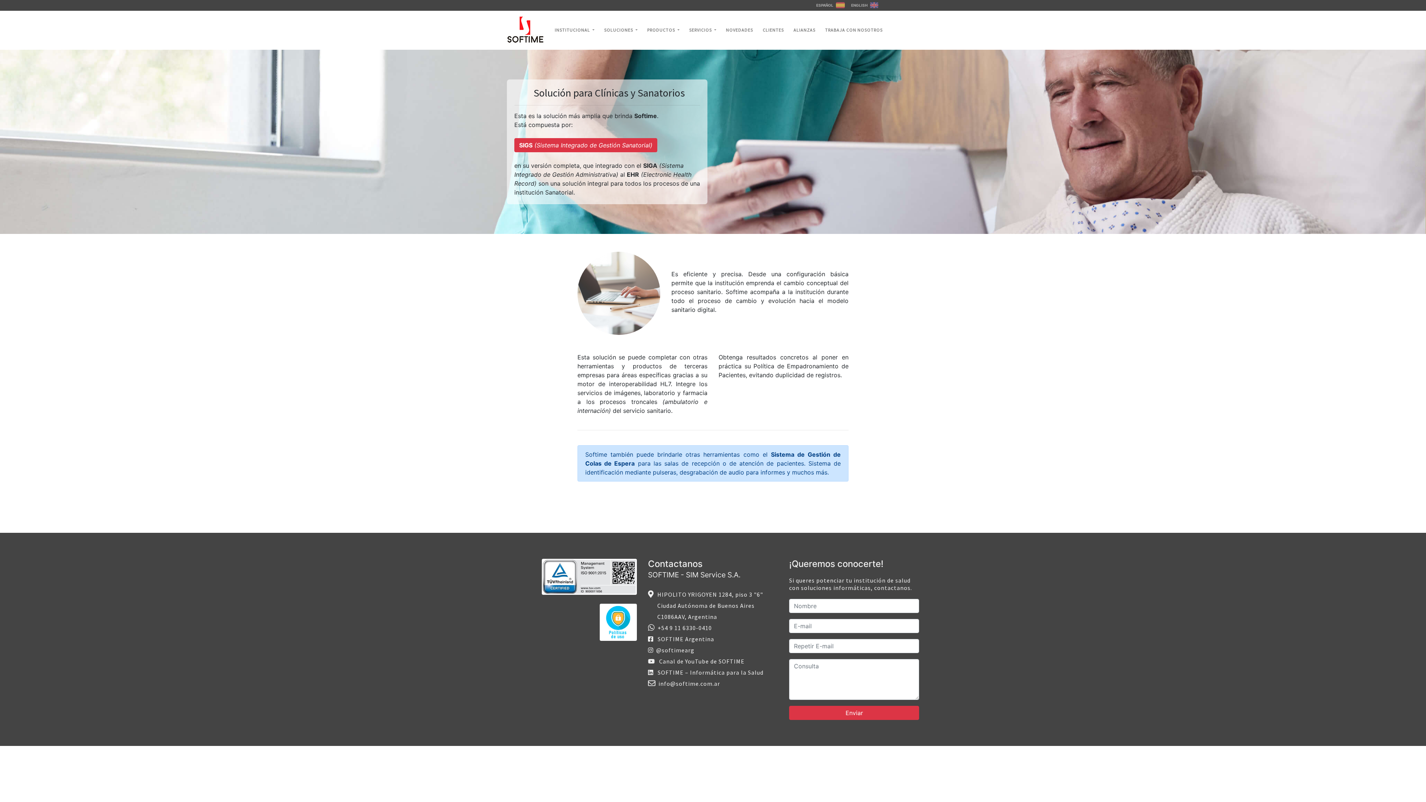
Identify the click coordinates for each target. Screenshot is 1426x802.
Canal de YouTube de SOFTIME (700, 661)
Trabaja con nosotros (854, 30)
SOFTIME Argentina (683, 639)
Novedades (739, 30)
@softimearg (673, 650)
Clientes (773, 30)
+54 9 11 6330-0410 (683, 628)
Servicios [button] (701, 30)
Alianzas (804, 30)
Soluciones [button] (619, 30)
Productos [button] (661, 30)
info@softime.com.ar (687, 683)
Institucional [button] (573, 30)
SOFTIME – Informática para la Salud (708, 672)
